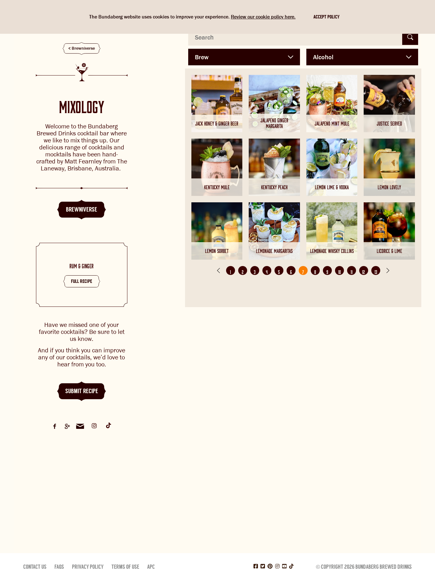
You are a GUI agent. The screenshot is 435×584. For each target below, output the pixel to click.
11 (352, 271)
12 (363, 271)
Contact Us (34, 566)
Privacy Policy (87, 566)
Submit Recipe (81, 391)
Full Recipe (81, 281)
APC (151, 566)
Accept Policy (326, 17)
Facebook (54, 426)
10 (339, 271)
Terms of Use (125, 566)
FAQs (59, 566)
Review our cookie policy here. (263, 16)
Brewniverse (83, 48)
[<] (218, 270)
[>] (387, 270)
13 (375, 271)
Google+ (67, 426)
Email (80, 426)
